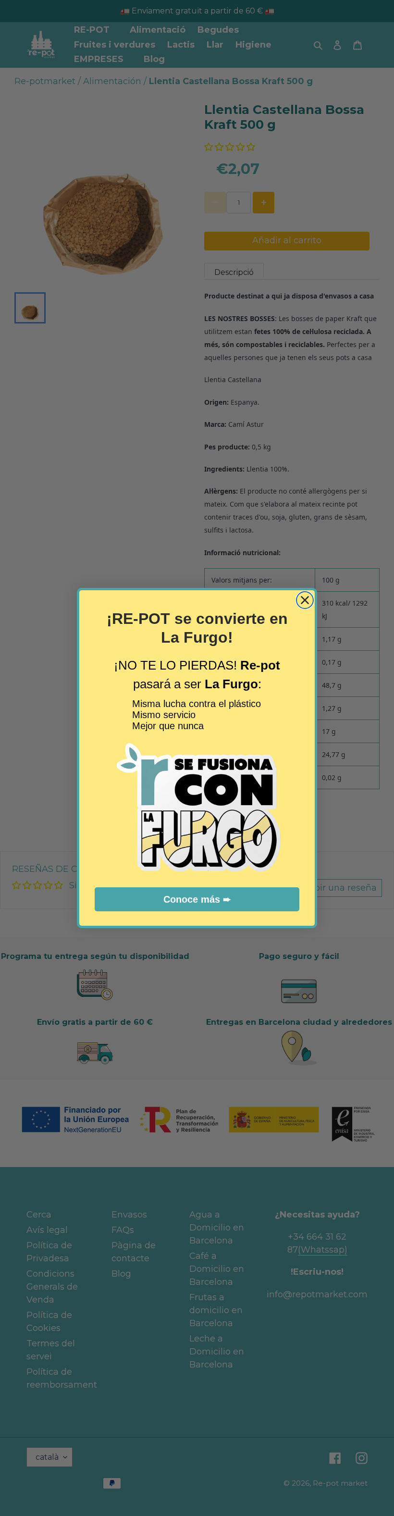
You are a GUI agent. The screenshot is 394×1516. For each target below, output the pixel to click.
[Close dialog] (304, 600)
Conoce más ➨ (197, 899)
